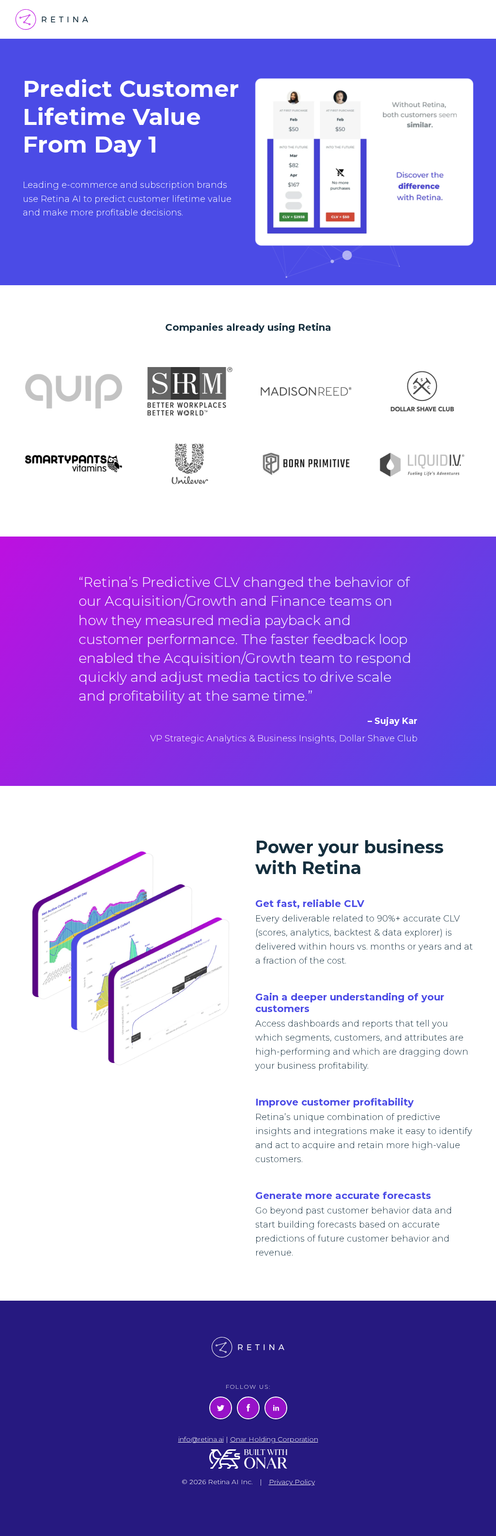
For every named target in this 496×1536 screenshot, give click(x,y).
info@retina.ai (201, 1439)
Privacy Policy (292, 1481)
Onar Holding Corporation (274, 1439)
